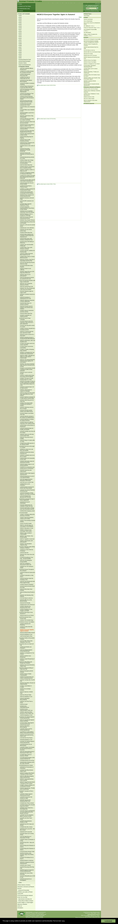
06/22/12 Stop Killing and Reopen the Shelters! (26, 662)
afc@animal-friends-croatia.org (94, 914)
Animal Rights (86, 15)
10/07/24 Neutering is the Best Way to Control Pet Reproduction (27, 90)
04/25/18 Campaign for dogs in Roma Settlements (27, 499)
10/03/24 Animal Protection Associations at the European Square (27, 98)
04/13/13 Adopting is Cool (26, 634)
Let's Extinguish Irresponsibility (90, 29)
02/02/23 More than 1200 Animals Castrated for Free (26, 239)
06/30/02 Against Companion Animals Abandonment (27, 870)
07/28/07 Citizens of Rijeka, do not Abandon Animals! (27, 785)
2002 (20, 56)
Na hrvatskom (97, 3)
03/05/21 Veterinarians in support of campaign (26, 390)
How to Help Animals (88, 21)
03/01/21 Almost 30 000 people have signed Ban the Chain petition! (27, 394)
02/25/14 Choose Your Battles (90, 61)
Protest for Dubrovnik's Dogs (90, 27)
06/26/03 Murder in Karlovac (26, 860)
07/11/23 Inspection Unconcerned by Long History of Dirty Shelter (27, 208)
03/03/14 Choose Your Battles (27, 622)
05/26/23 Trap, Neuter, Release (27, 220)
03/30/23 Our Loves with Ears (27, 227)
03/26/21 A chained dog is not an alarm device (27, 387)
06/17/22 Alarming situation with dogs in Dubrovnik (27, 281)
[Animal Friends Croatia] (30, 1)
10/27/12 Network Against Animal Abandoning (26, 650)
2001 (20, 57)
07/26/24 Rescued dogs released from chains (25, 104)
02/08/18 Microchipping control (27, 511)
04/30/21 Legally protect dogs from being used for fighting (27, 376)
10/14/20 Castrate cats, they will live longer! (27, 432)
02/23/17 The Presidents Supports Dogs (26, 544)
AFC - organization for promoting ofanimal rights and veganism (92, 6)
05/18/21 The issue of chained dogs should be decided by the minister (27, 365)
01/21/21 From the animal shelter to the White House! (26, 411)
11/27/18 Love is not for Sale (26, 482)
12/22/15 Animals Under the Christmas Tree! (26, 579)
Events (19, 888)
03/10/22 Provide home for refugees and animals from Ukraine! (26, 307)
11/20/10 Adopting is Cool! (26, 715)
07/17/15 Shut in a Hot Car (26, 598)
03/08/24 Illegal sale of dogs (26, 160)
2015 (20, 33)
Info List (20, 906)
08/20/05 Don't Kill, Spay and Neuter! (27, 824)
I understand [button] (108, 921)
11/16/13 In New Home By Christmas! (26, 627)
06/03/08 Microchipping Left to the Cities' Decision (27, 763)
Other (20, 882)
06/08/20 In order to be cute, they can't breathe (26, 450)
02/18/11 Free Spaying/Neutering (24, 707)
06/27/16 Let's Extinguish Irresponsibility (26, 561)
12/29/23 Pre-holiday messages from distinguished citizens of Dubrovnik (27, 177)
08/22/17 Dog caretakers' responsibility (26, 533)
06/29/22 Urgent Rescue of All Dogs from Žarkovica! (27, 272)
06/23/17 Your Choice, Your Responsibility (26, 536)
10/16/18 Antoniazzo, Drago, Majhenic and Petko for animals (27, 493)
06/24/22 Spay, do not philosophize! (25, 275)
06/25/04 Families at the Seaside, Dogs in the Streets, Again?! (27, 854)
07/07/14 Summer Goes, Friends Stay (26, 618)
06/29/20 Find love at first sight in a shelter (27, 447)
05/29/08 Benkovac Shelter (26, 765)
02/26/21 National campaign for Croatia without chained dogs (27, 397)
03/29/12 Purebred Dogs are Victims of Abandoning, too (27, 677)
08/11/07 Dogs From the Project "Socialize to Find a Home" (27, 782)
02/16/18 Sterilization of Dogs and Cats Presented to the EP (27, 508)
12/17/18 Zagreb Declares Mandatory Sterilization (26, 480)
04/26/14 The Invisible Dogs (26, 620)
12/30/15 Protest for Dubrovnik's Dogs (27, 573)
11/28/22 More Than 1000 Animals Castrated (26, 248)
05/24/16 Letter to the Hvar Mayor (91, 88)
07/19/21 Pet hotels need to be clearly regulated (27, 344)
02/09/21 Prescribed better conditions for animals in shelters (26, 404)
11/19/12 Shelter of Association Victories (27, 638)
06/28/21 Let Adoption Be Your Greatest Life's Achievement (27, 353)
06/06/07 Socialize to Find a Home (26, 791)
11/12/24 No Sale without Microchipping (26, 81)
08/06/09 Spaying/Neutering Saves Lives (26, 735)
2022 (20, 21)
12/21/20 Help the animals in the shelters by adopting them (27, 417)
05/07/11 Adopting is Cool (26, 696)
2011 (20, 40)
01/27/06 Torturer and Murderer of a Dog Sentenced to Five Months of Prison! (27, 812)
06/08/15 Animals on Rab (89, 96)
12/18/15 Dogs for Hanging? (26, 584)
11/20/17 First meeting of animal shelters (27, 521)
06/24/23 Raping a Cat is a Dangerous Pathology (26, 214)
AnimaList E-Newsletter (23, 890)
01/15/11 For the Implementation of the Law (26, 710)
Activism (21, 10)
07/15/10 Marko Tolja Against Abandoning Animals (27, 723)
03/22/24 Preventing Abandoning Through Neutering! (25, 150)
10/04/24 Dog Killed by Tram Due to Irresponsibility (27, 94)
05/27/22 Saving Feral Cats (26, 286)
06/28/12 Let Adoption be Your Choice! (27, 653)
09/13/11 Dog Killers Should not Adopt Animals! (27, 683)
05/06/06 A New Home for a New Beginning (26, 808)
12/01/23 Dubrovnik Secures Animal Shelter (27, 183)
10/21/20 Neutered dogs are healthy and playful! (26, 429)
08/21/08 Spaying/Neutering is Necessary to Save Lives (27, 752)
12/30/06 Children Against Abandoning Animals (26, 794)
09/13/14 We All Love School (27, 615)
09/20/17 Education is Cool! (26, 528)
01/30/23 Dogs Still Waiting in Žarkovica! (27, 242)
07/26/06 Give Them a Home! (27, 803)
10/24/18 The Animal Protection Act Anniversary (27, 490)
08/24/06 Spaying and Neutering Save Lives (25, 800)
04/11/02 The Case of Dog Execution (26, 873)
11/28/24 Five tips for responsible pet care (25, 78)
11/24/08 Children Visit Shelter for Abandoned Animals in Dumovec (27, 748)
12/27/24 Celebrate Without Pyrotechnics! (26, 69)
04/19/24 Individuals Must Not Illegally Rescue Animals (27, 131)
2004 (20, 52)
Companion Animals (24, 66)
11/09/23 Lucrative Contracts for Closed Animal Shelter (27, 189)
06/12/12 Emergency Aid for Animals (26, 671)
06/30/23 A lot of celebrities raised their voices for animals (27, 212)
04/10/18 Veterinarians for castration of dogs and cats (26, 505)
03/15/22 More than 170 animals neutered (25, 304)
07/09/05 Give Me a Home (26, 827)
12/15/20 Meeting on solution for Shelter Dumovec (27, 420)
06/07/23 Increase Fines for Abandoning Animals (26, 217)
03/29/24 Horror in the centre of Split (27, 146)
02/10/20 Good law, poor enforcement (26, 471)
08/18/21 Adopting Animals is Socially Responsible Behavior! (27, 338)
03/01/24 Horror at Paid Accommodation (25, 162)
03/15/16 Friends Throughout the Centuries (27, 570)
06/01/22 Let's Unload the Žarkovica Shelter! (26, 284)
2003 (20, 54)
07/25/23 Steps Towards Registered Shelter (25, 204)
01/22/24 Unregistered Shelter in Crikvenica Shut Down (27, 173)
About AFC (20, 893)
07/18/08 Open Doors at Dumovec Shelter (25, 755)
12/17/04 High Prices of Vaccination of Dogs (25, 837)
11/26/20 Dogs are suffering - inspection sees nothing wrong (27, 423)
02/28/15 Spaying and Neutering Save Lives (25, 607)
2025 (20, 15)
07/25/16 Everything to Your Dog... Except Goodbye (26, 558)
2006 (20, 49)
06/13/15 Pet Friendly (25, 603)
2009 (20, 43)
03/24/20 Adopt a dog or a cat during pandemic (27, 465)
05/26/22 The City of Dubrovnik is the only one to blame (27, 289)
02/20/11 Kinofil (23, 704)
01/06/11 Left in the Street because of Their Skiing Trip (26, 712)
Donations (20, 907)
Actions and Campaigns (24, 13)
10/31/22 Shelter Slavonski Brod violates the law (26, 254)
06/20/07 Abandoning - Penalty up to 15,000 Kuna (27, 788)
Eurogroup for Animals (38, 917)
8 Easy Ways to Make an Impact (25, 900)
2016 (20, 31)
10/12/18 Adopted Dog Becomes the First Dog (25, 496)
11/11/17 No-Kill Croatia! (26, 523)
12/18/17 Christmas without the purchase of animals (27, 515)
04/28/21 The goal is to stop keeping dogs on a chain (26, 379)
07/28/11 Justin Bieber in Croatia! (26, 686)
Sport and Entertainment (25, 64)
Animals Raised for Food (25, 59)
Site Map (88, 9)
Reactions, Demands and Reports (26, 886)
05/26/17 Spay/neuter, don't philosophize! (26, 541)
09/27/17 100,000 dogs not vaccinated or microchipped (26, 526)
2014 (20, 35)
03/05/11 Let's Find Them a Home (26, 702)
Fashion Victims (23, 63)
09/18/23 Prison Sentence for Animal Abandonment (27, 195)
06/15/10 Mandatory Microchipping (25, 726)
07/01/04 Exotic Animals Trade (27, 851)
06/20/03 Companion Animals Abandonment (27, 863)
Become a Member (22, 904)
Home (20, 4)
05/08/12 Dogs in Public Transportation (25, 674)
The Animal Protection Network (25, 895)
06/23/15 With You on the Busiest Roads (26, 600)
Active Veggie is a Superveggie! (25, 902)
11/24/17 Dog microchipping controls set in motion (26, 518)
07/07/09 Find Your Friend (26, 737)
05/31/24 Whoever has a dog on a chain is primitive (27, 119)
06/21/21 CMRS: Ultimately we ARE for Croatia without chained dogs (27, 357)
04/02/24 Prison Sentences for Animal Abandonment (27, 143)
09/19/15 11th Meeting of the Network (26, 596)
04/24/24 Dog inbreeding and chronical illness (27, 128)
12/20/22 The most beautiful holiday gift (26, 245)
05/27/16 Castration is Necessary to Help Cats (25, 564)
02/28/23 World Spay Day (26, 232)
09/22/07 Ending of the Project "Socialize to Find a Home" (27, 774)
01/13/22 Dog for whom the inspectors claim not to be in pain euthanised (26, 322)
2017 (20, 29)
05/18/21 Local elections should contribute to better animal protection (27, 369)
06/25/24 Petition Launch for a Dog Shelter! (27, 113)
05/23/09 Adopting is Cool (26, 739)
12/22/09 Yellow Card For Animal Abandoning (26, 729)
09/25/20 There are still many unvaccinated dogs (27, 435)
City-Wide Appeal (87, 32)
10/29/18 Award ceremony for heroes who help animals (27, 487)
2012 (20, 38)
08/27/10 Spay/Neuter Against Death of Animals (27, 720)
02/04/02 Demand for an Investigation (26, 879)
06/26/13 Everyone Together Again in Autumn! (27, 630)
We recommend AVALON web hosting (92, 11)
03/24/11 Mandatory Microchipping (24, 699)
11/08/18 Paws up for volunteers (25, 484)
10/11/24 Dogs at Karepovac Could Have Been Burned (26, 87)
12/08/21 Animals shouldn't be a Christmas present (27, 329)
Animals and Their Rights (25, 6)
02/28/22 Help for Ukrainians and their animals (27, 311)
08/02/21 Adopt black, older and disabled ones (27, 341)
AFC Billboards (87, 25)
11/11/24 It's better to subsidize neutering (27, 84)
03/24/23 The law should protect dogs (26, 230)
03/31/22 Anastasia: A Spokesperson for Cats (25, 298)
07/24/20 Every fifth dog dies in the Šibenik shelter (27, 444)
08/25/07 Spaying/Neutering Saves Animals (26, 779)
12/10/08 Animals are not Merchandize (26, 745)
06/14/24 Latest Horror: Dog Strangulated (26, 116)
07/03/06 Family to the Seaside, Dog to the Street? (27, 805)
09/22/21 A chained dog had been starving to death (26, 332)
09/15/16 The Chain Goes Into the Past (27, 555)
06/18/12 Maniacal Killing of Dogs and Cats (26, 668)
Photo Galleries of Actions (24, 885)
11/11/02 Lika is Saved (25, 865)
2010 (20, 42)
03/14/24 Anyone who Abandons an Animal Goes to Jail (27, 154)
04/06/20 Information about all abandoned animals (27, 462)
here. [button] (63, 921)
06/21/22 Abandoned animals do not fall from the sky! (27, 278)
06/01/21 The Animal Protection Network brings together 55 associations (27, 361)
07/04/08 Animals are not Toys (27, 760)
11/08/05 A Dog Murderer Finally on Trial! (26, 821)
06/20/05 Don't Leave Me (26, 831)
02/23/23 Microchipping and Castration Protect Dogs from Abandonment (27, 235)
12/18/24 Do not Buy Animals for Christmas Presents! (27, 72)
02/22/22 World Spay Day (26, 313)
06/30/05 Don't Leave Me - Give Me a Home (27, 829)
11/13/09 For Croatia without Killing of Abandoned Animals (27, 732)
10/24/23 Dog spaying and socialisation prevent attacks (26, 192)
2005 (20, 50)
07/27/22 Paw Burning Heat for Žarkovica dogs (27, 263)
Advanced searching (94, 9)
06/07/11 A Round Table (25, 694)
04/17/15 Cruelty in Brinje (89, 98)
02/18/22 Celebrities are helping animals (25, 316)
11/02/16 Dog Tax (24, 552)
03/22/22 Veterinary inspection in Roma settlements (27, 301)
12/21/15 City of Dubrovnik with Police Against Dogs (27, 582)
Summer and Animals (88, 19)
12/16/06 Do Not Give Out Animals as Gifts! (26, 797)
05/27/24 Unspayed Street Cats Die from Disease (27, 122)
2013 (20, 36)
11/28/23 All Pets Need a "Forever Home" (26, 186)
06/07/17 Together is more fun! (27, 539)
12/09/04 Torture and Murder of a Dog (27, 840)
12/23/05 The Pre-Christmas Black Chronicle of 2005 (26, 815)
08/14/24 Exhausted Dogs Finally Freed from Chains (26, 101)
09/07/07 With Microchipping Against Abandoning (27, 777)
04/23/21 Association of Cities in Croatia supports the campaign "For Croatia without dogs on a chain (27, 383)
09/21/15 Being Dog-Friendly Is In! (27, 593)
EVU (33, 917)
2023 (20, 19)
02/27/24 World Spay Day (26, 165)
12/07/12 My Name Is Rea (26, 636)
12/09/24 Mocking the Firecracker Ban (25, 75)
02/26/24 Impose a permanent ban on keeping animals (27, 167)
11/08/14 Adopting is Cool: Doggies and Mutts (26, 610)
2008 (20, 45)
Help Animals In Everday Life (25, 899)
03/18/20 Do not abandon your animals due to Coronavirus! (27, 468)
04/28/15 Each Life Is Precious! (27, 604)
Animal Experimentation (24, 61)
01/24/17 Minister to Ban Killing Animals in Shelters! (27, 547)
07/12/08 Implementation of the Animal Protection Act (27, 758)
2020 (20, 24)
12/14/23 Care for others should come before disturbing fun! (27, 180)
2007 (20, 47)
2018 (20, 27)
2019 (20, 26)
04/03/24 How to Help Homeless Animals (25, 140)
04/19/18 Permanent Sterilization (25, 502)
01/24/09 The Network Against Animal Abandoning (27, 742)
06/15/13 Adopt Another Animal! (27, 632)
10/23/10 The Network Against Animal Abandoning (27, 717)
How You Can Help (22, 897)
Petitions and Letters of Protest (25, 892)
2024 (20, 17)
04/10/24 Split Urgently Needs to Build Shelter (27, 134)
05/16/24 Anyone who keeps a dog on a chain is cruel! (27, 125)
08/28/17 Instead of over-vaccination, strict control (26, 530)
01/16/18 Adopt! (23, 512)
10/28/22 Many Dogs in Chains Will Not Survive (27, 257)
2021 (20, 22)
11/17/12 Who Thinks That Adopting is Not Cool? (26, 641)
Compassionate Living (24, 8)
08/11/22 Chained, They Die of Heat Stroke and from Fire (27, 260)
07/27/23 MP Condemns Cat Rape (26, 201)
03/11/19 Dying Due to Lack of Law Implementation (27, 477)
